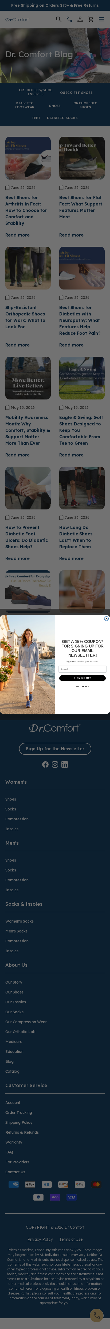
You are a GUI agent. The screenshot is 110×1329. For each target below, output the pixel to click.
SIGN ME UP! (82, 678)
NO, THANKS (82, 687)
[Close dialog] (106, 618)
